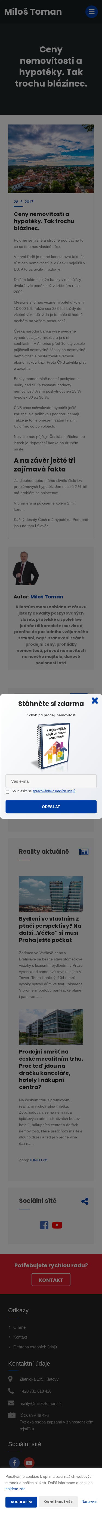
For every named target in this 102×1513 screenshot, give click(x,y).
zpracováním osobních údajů (54, 791)
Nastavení (89, 1501)
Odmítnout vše (58, 1501)
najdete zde (15, 1489)
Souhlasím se (22, 791)
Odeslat (51, 807)
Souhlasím (21, 1502)
